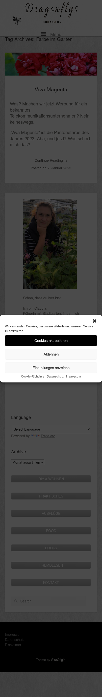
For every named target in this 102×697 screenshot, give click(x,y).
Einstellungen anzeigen (51, 367)
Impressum (73, 376)
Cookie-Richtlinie (32, 376)
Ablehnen (51, 354)
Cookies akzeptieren (51, 340)
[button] (94, 321)
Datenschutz (55, 376)
